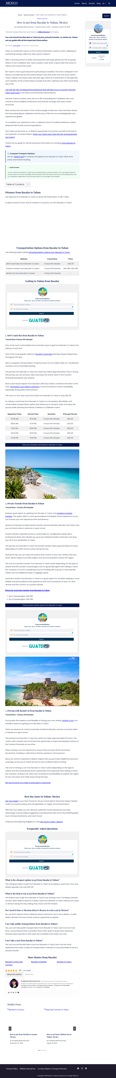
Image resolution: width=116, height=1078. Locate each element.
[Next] (74, 1029)
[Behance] (13, 992)
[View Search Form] (109, 3)
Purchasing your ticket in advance (24, 387)
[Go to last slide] (10, 1029)
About (84, 3)
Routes (92, 3)
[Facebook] (16, 992)
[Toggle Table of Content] (27, 184)
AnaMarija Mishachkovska (20, 1041)
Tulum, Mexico (51, 822)
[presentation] (24, 1019)
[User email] (18, 992)
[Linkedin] (9, 992)
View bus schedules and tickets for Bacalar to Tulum (42, 445)
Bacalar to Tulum (64, 962)
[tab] (38, 1050)
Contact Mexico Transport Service (52, 1069)
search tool (19, 156)
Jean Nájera (16, 45)
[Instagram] (11, 992)
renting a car (68, 720)
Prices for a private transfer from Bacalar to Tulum (27, 590)
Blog (99, 3)
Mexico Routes (29, 15)
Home (77, 3)
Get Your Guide (11, 801)
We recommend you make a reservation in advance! (28, 782)
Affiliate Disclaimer (28, 1069)
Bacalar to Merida (39, 962)
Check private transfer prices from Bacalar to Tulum (42, 605)
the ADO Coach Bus (44, 354)
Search (106, 16)
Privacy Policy (12, 1069)
